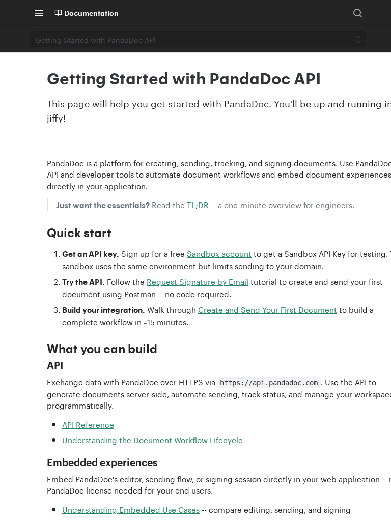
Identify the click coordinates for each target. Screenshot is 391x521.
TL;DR (198, 204)
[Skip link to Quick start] (40, 232)
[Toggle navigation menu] (39, 13)
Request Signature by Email (197, 281)
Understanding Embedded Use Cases (131, 509)
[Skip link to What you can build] (40, 348)
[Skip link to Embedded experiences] (40, 462)
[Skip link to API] (40, 365)
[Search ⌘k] (357, 13)
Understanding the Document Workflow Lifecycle (152, 439)
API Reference (88, 424)
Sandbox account (219, 253)
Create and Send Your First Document (267, 309)
